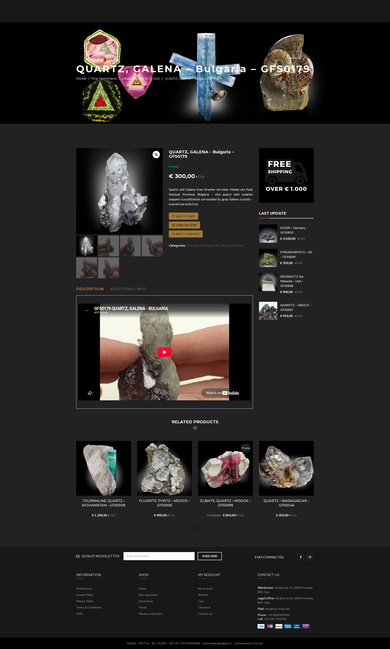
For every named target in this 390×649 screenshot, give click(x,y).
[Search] (336, 11)
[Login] (356, 11)
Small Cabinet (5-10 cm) (141, 79)
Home (81, 79)
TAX (201, 176)
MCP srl (144, 643)
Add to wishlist (187, 233)
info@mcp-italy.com (277, 608)
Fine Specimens (104, 79)
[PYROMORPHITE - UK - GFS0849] (268, 258)
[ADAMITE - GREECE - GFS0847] (268, 311)
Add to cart (185, 216)
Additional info (128, 289)
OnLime (258, 643)
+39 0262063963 (278, 615)
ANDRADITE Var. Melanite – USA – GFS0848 (292, 281)
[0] (368, 11)
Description (90, 289)
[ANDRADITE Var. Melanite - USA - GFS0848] (268, 282)
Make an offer (186, 225)
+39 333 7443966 (275, 619)
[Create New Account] (361, 11)
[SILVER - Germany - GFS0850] (268, 234)
